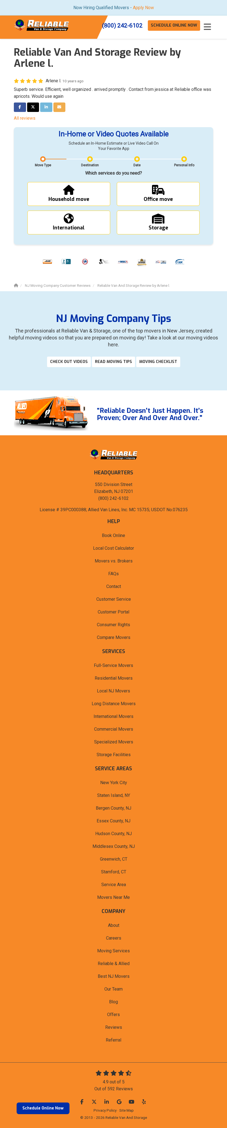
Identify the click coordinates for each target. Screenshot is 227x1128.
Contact (113, 586)
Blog (113, 1001)
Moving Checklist (158, 361)
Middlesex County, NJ (113, 846)
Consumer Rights (113, 624)
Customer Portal (113, 612)
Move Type (43, 165)
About (113, 925)
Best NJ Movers (114, 976)
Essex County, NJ (113, 820)
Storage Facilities (114, 754)
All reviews (24, 118)
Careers (113, 938)
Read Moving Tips (113, 361)
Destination (90, 165)
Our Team (113, 989)
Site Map (126, 1110)
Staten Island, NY (113, 795)
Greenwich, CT (113, 859)
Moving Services (113, 950)
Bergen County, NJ (113, 808)
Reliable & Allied (114, 963)
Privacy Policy (105, 1110)
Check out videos (69, 361)
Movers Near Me (113, 897)
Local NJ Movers (113, 691)
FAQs (113, 573)
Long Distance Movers (114, 703)
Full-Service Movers (113, 665)
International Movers (113, 716)
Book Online (113, 535)
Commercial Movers (113, 729)
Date (137, 165)
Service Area (113, 884)
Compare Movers (113, 637)
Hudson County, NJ (113, 833)
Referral (113, 1040)
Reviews (113, 1027)
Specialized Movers (113, 742)
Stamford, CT (113, 871)
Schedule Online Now (43, 1108)
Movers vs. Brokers (114, 561)
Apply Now (143, 7)
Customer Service (113, 599)
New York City (113, 782)
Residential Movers (114, 678)
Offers (113, 1014)
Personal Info (184, 165)
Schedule (174, 25)
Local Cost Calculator (113, 548)
